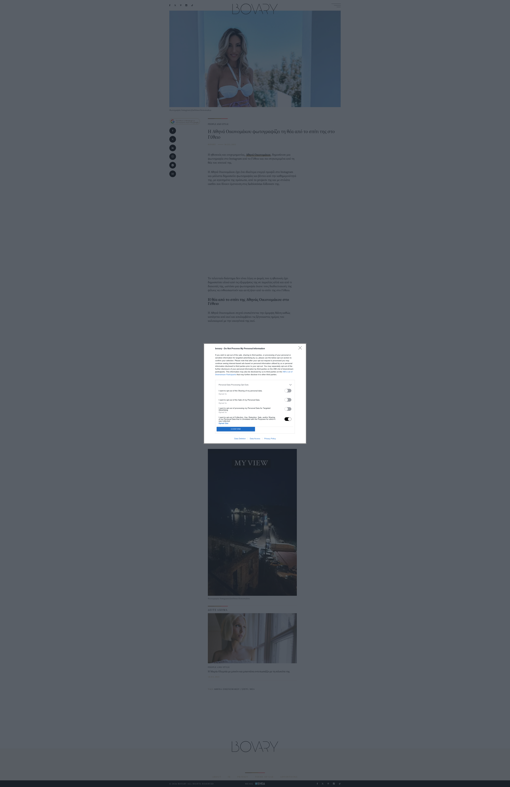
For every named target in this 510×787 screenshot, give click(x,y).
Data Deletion (240, 438)
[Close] (300, 348)
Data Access (255, 438)
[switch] (287, 390)
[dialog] (255, 394)
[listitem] (255, 384)
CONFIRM (236, 429)
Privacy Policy (270, 438)
